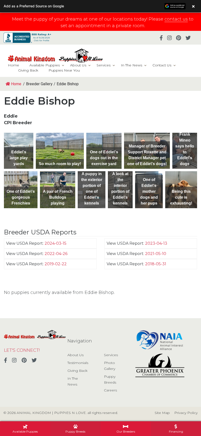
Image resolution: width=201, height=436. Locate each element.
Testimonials (77, 363)
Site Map (162, 413)
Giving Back (28, 70)
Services (104, 65)
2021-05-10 (155, 253)
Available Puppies (44, 65)
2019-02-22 (56, 264)
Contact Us (161, 65)
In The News (131, 65)
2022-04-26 (56, 253)
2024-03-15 (55, 243)
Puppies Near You (64, 70)
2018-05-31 (155, 264)
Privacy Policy (186, 413)
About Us (78, 65)
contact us (176, 19)
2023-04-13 (156, 243)
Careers (110, 390)
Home (13, 65)
